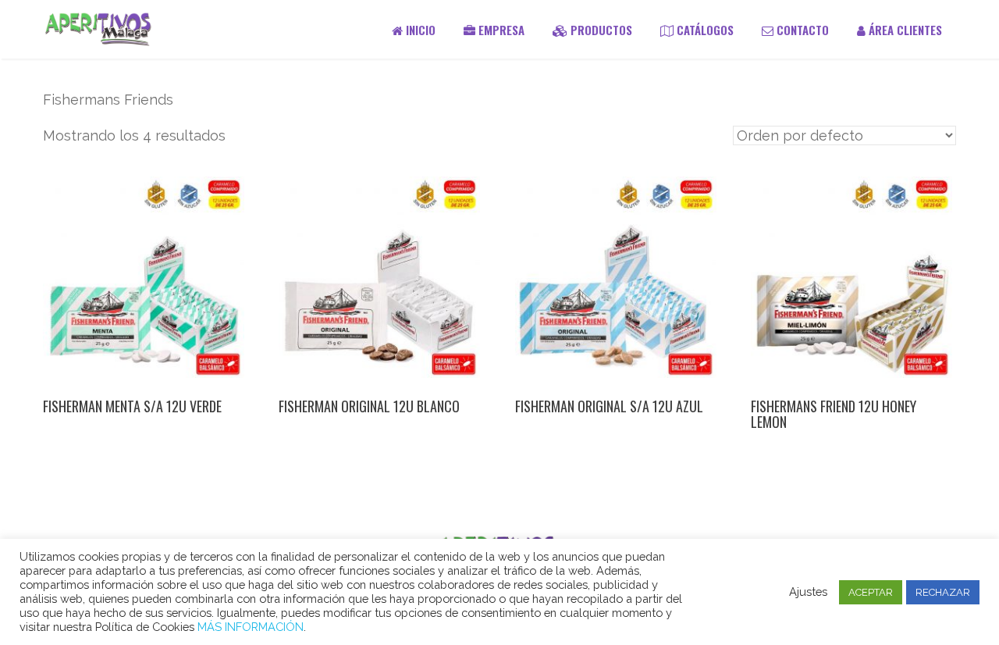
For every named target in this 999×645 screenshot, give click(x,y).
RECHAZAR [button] (942, 592)
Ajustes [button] (808, 591)
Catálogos (704, 29)
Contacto (801, 29)
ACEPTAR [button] (870, 592)
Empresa (499, 29)
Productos (599, 29)
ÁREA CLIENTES (904, 29)
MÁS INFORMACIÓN (250, 626)
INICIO (419, 29)
